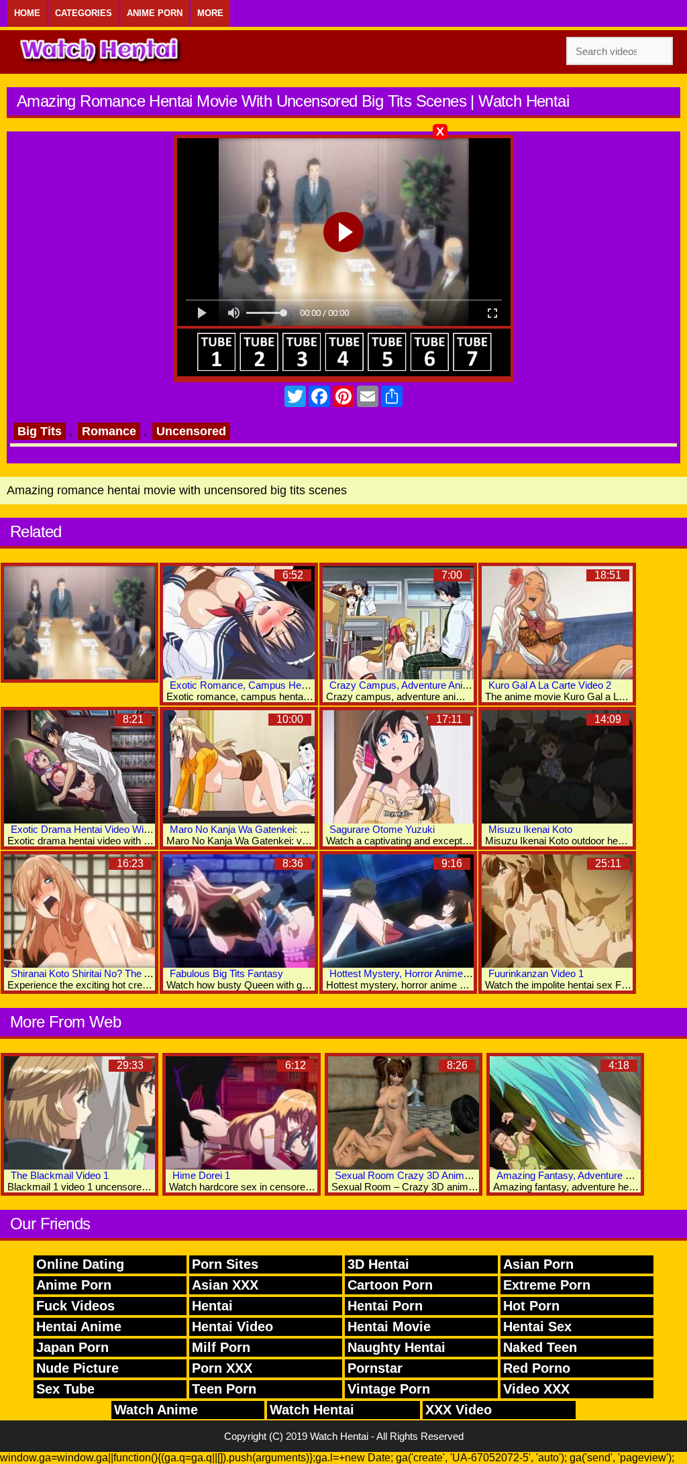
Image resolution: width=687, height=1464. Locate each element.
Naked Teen (540, 1347)
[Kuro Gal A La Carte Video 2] (557, 622)
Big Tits (39, 431)
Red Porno (536, 1368)
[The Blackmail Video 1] (79, 1113)
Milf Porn (221, 1347)
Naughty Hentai (396, 1347)
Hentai (212, 1305)
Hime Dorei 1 (201, 1175)
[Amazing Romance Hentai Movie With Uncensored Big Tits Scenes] (79, 622)
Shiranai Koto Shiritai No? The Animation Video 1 (117, 973)
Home (27, 13)
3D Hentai (378, 1264)
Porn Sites (225, 1264)
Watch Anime (156, 1409)
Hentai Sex (537, 1326)
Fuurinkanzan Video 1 (536, 973)
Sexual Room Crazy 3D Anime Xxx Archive (430, 1175)
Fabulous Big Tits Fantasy (226, 973)
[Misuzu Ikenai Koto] (557, 767)
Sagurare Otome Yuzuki (382, 829)
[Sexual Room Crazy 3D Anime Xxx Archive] (403, 1113)
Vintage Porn (389, 1389)
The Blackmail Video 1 (60, 1175)
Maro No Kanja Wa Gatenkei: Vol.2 (245, 829)
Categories (83, 13)
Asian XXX (225, 1285)
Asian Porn (538, 1264)
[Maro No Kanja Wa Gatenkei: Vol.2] (238, 767)
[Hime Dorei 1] (241, 1113)
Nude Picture (77, 1368)
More (210, 13)
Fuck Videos (75, 1305)
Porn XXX (222, 1368)
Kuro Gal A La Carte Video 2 (549, 685)
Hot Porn (531, 1305)
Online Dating (80, 1264)
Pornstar (375, 1368)
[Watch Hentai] (100, 51)
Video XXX (536, 1389)
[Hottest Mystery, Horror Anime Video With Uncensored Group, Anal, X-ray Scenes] (398, 911)
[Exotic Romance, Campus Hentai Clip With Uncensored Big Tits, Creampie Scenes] (238, 622)
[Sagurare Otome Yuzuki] (398, 767)
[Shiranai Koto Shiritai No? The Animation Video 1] (79, 911)
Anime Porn (154, 13)
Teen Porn (224, 1389)
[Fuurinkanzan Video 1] (557, 911)
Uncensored (191, 431)
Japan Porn (72, 1347)
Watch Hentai (312, 1409)
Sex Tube (65, 1389)
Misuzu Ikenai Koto (530, 829)
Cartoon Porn (390, 1285)
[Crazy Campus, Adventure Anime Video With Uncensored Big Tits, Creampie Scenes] (398, 622)
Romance (109, 431)
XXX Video (458, 1409)
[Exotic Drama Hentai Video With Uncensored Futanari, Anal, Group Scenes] (79, 767)
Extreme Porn (546, 1285)
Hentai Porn (385, 1305)
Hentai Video (232, 1326)
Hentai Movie (389, 1326)
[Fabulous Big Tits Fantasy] (238, 911)
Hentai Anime (78, 1326)
